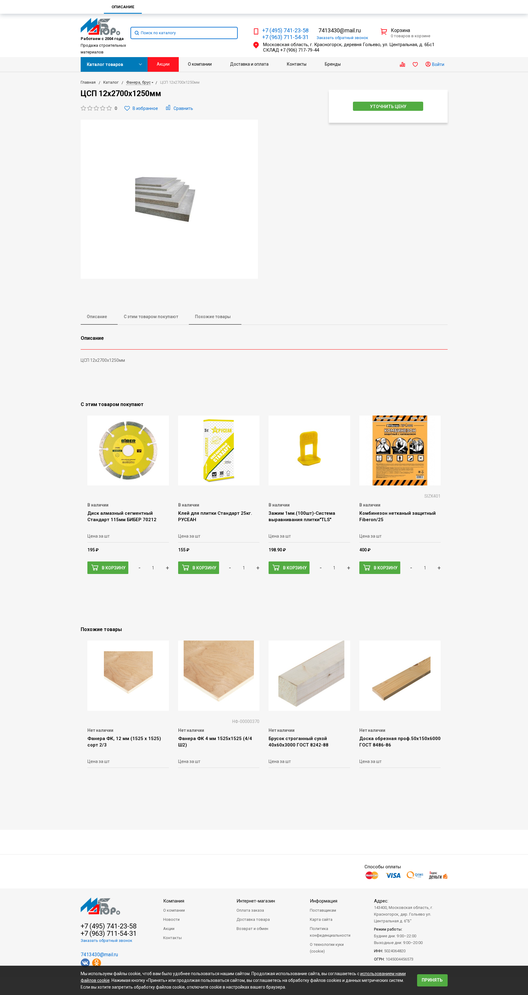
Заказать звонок (342, 37)
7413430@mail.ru (339, 30)
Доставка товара (253, 919)
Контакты (296, 64)
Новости (171, 919)
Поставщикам (323, 910)
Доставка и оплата (249, 64)
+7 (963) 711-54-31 (285, 37)
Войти (437, 64)
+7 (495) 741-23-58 (285, 30)
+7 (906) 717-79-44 (299, 50)
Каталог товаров (105, 64)
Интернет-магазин (256, 901)
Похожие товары (213, 316)
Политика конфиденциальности (330, 932)
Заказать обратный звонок (106, 940)
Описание (97, 316)
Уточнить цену (388, 106)
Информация (323, 901)
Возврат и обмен (252, 928)
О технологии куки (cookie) (327, 947)
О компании (200, 64)
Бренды (333, 64)
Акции (163, 64)
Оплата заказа (250, 910)
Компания (173, 901)
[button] (99, 108)
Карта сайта (321, 919)
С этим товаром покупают (151, 316)
